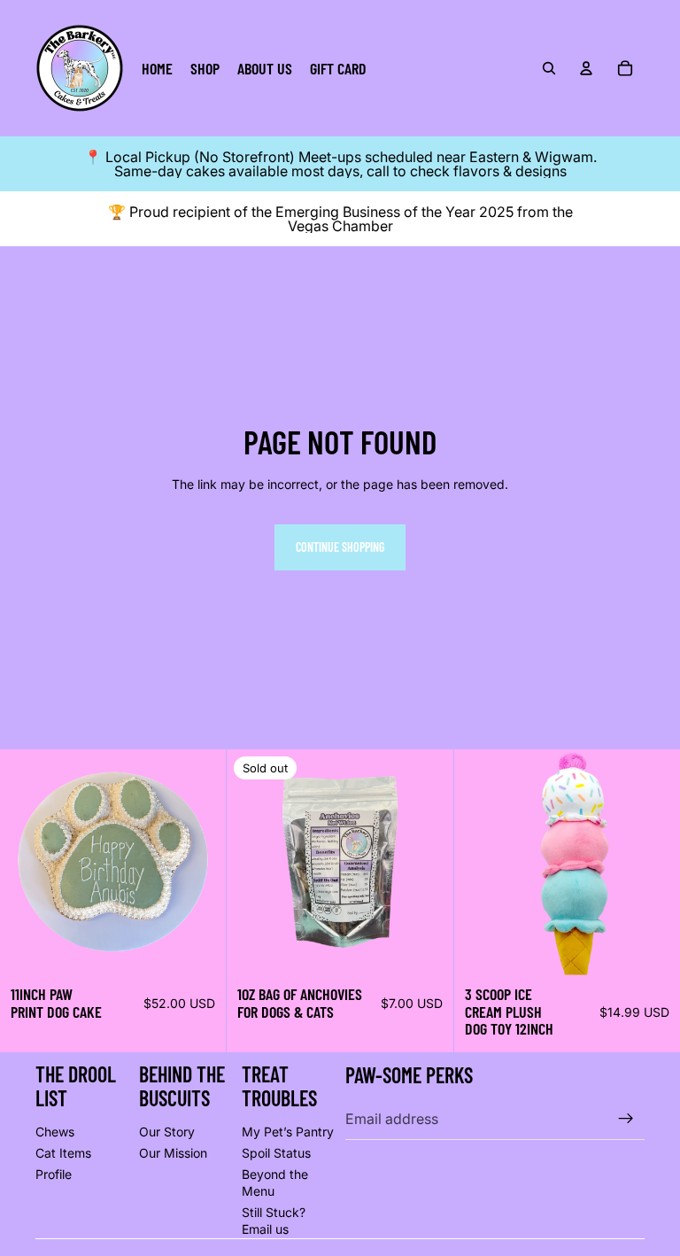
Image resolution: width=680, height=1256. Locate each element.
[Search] (548, 68)
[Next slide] (199, 861)
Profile (53, 1174)
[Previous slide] (26, 861)
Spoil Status (276, 1152)
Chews (54, 1131)
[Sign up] (626, 1118)
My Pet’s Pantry (288, 1131)
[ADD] (652, 948)
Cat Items (63, 1152)
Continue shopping (340, 546)
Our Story (167, 1131)
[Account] (586, 68)
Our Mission (173, 1152)
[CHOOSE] (199, 948)
